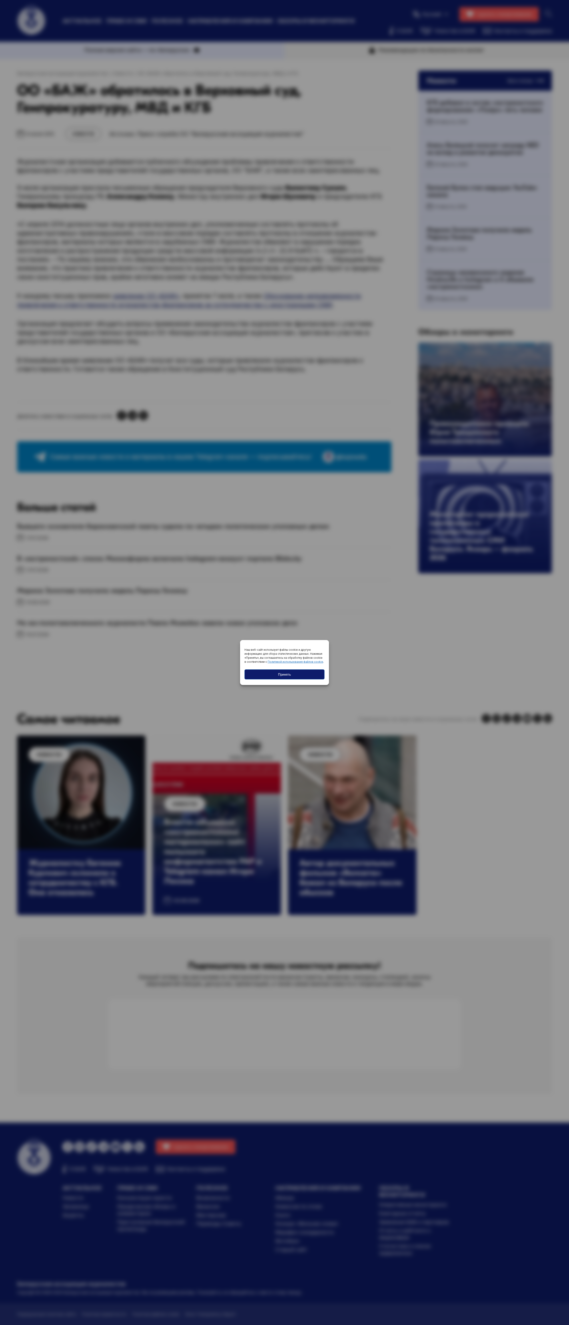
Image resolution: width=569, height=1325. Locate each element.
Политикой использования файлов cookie (295, 661)
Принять (284, 674)
